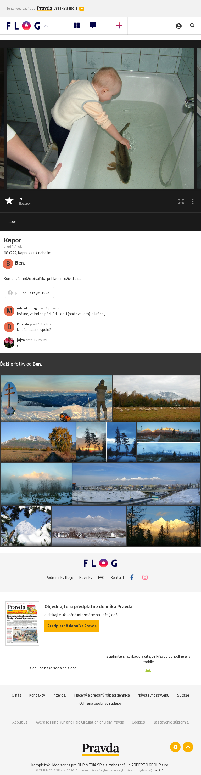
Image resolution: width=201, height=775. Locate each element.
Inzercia (59, 695)
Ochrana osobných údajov (100, 703)
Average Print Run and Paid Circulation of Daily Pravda (80, 722)
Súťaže (183, 695)
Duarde (23, 324)
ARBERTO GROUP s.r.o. (150, 765)
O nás (16, 695)
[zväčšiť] (181, 201)
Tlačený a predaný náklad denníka (102, 695)
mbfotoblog (27, 308)
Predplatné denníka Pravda (72, 626)
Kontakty (37, 695)
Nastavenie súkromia (171, 722)
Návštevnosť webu (153, 695)
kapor (11, 222)
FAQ (101, 577)
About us (20, 722)
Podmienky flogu (59, 577)
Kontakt (118, 577)
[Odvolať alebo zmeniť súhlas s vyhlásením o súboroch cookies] (175, 747)
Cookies (138, 722)
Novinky (85, 577)
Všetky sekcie (66, 8)
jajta (21, 339)
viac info (159, 770)
